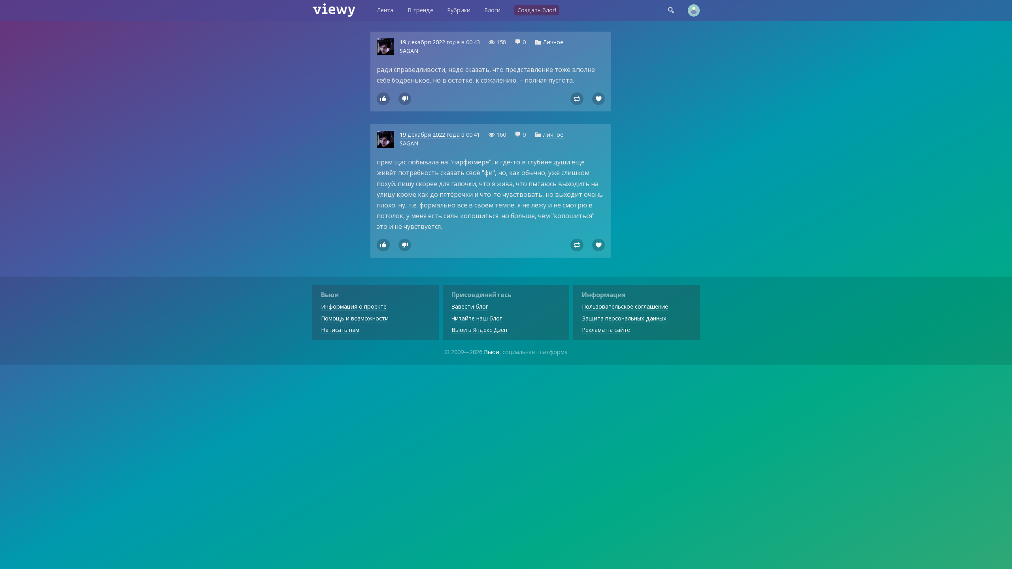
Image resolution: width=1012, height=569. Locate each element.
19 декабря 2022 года (430, 42)
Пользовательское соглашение (625, 306)
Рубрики (458, 10)
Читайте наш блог (476, 318)
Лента (385, 10)
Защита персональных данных (624, 318)
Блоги (492, 10)
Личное (553, 42)
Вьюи (491, 352)
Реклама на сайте (606, 329)
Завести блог (469, 306)
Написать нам (340, 329)
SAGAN (409, 51)
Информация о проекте (354, 306)
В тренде (420, 10)
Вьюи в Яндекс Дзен (479, 329)
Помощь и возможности (355, 318)
